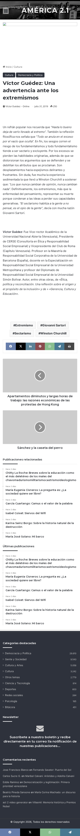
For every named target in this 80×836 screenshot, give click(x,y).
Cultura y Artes (14, 665)
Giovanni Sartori (54, 325)
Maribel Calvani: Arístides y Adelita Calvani (49, 775)
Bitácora (10, 707)
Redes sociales (14, 695)
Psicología (11, 701)
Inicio (8, 66)
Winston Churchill (53, 333)
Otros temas (12, 677)
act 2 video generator (15, 802)
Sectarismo (23, 333)
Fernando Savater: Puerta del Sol (52, 769)
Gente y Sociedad (15, 659)
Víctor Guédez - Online (17, 106)
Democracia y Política (30, 75)
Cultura (18, 66)
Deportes (10, 689)
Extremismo (24, 325)
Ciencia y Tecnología (17, 683)
